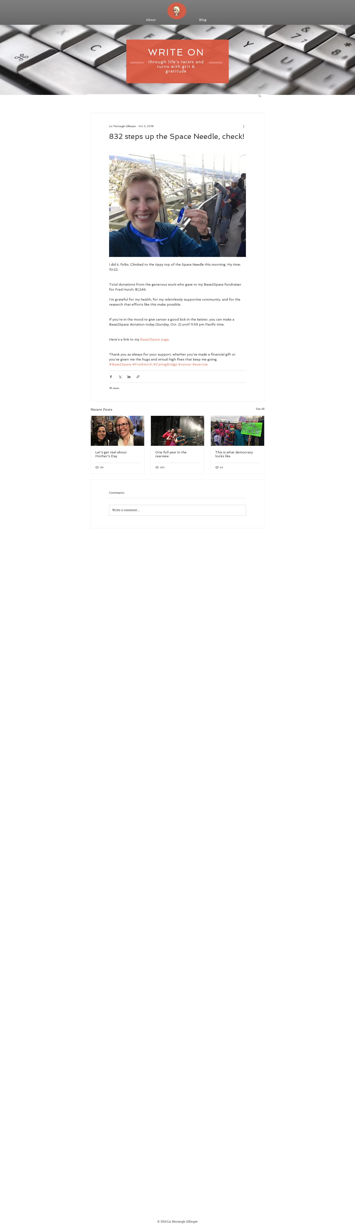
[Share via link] (138, 376)
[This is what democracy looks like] (237, 431)
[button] (259, 95)
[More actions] (243, 126)
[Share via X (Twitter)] (120, 376)
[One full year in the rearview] (177, 431)
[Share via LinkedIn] (129, 376)
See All (260, 408)
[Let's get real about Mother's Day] (117, 431)
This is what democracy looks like (234, 454)
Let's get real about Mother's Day (111, 454)
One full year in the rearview (171, 454)
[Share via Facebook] (111, 376)
